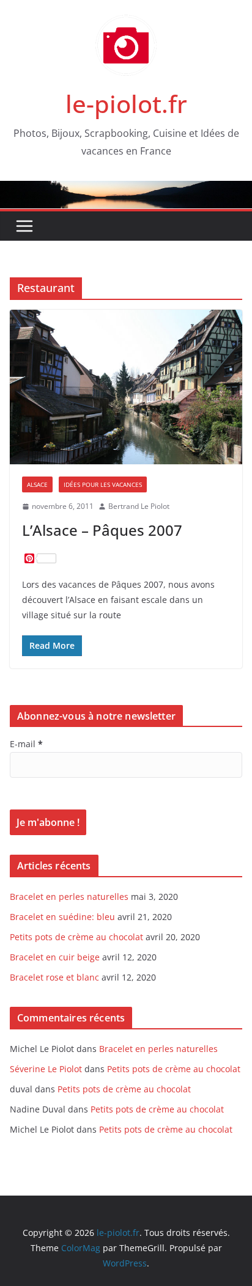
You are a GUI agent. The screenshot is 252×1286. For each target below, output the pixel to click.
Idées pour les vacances (103, 484)
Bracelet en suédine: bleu (62, 916)
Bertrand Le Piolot (138, 506)
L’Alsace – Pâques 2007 (102, 530)
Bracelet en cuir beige (55, 957)
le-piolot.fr (126, 103)
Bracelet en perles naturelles (69, 896)
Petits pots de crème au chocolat (76, 937)
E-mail (26, 744)
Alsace (37, 484)
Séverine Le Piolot (46, 1069)
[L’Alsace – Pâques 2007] (126, 387)
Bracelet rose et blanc (54, 977)
